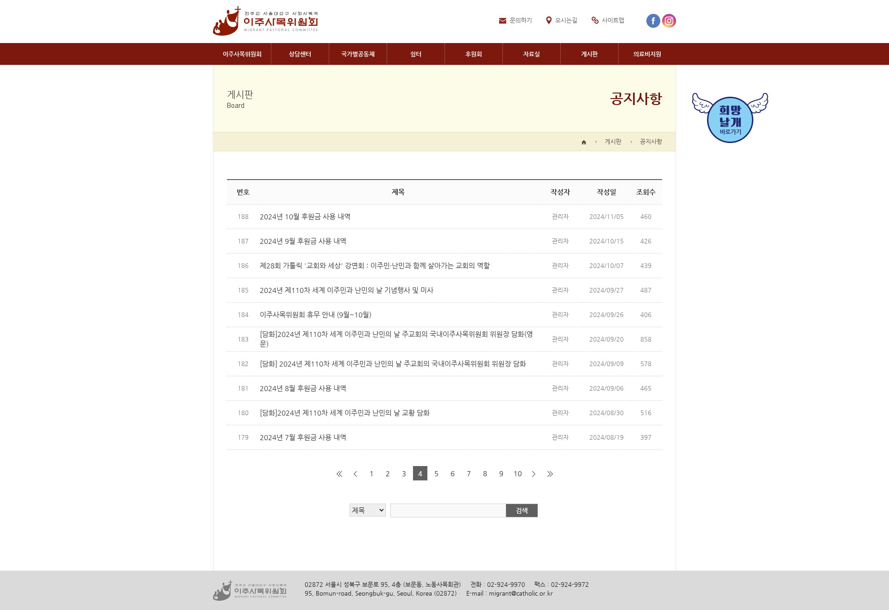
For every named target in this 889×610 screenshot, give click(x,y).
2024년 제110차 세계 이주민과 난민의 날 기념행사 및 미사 (346, 290)
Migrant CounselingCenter (300, 54)
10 (517, 473)
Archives (531, 54)
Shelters (415, 54)
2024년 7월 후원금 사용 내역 (303, 437)
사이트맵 (613, 20)
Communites (358, 54)
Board (589, 54)
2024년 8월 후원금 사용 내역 (303, 388)
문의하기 (521, 20)
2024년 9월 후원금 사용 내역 (303, 241)
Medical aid (647, 54)
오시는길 (566, 20)
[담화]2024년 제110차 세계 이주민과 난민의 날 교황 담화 (345, 413)
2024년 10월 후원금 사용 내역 (305, 216)
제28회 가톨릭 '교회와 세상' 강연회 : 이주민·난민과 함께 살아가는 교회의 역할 (375, 265)
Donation (473, 54)
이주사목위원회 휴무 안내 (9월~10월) (315, 314)
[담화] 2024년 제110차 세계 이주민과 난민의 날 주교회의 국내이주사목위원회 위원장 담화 (393, 363)
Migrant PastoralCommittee (242, 54)
